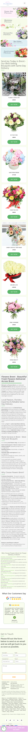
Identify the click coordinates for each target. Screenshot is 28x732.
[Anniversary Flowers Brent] (14, 52)
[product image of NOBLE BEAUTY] (14, 346)
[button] (3, 612)
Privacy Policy (10, 702)
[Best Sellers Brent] (14, 43)
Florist (18, 708)
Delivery (20, 699)
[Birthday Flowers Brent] (14, 23)
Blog (8, 711)
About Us (4, 698)
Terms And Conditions (13, 703)
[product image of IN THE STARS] (14, 121)
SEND (14, 677)
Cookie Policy (5, 699)
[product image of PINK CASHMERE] (14, 309)
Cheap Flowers (13, 708)
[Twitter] (10, 720)
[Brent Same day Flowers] (14, 12)
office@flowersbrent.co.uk (16, 686)
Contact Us (20, 698)
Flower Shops (16, 706)
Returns (4, 711)
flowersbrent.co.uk (15, 688)
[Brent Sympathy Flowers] (14, 34)
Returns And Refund (18, 702)
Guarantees (7, 700)
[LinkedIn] (17, 720)
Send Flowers (9, 706)
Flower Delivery (22, 703)
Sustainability (4, 703)
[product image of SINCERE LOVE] (14, 271)
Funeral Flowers (9, 707)
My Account (16, 710)
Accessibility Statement (12, 698)
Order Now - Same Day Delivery (16, 729)
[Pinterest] (21, 720)
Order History (23, 710)
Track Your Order (8, 710)
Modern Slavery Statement (17, 700)
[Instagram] (14, 720)
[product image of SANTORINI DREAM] (14, 159)
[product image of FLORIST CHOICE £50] (14, 84)
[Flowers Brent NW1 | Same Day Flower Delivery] (8, 3)
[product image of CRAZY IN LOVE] (14, 196)
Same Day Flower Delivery (8, 704)
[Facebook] (6, 720)
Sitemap (12, 711)
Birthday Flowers (18, 707)
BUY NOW (14, 104)
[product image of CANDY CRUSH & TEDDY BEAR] (14, 234)
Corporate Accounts (13, 699)
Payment (4, 702)
